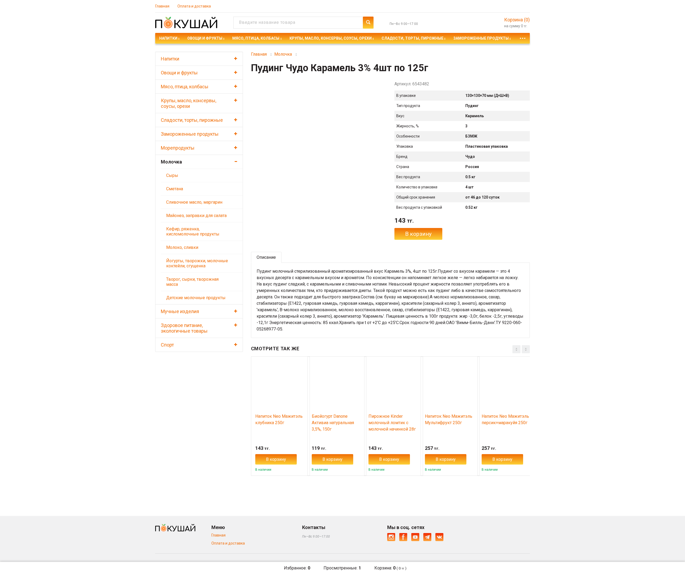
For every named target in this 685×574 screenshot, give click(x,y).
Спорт (167, 345)
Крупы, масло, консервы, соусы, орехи (331, 38)
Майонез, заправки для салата (196, 215)
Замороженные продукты (481, 38)
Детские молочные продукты (196, 297)
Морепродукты (178, 148)
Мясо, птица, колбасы (255, 38)
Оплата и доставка (194, 6)
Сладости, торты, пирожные (412, 38)
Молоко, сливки (182, 247)
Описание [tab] (266, 257)
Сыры (172, 175)
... (522, 37)
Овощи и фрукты (204, 38)
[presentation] (516, 349)
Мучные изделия (180, 311)
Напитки (168, 38)
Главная (162, 6)
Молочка (171, 162)
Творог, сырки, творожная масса (192, 282)
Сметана (174, 188)
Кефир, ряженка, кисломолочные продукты (192, 231)
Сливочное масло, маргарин (194, 202)
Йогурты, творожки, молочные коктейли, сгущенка (197, 263)
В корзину (418, 234)
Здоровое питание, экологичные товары (184, 328)
